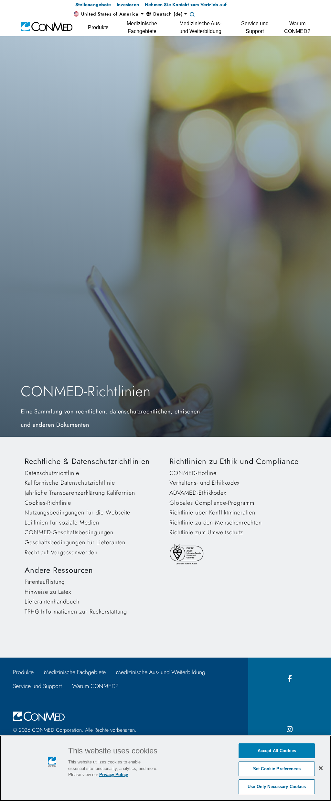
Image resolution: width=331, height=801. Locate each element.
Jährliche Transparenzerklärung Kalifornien (80, 493)
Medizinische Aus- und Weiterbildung (160, 672)
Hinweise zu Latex (48, 592)
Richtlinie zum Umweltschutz (206, 532)
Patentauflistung (45, 582)
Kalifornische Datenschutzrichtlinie (70, 483)
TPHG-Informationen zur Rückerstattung (76, 611)
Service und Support (37, 686)
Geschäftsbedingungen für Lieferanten (75, 542)
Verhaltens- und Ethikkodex (204, 483)
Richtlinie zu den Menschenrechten (215, 522)
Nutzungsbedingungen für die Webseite (77, 512)
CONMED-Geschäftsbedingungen (69, 532)
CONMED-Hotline (193, 473)
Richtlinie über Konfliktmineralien (212, 512)
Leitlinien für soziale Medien (62, 522)
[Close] (321, 768)
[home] (46, 26)
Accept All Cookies (277, 750)
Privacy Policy (113, 774)
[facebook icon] (289, 679)
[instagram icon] (289, 730)
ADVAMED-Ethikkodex (197, 493)
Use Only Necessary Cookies (277, 786)
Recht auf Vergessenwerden (61, 552)
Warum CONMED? (95, 686)
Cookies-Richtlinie (48, 503)
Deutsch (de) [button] (167, 14)
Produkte (23, 672)
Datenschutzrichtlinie (52, 473)
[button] (109, 14)
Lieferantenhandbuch (52, 601)
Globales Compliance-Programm (211, 503)
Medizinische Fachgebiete (75, 672)
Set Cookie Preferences (277, 768)
